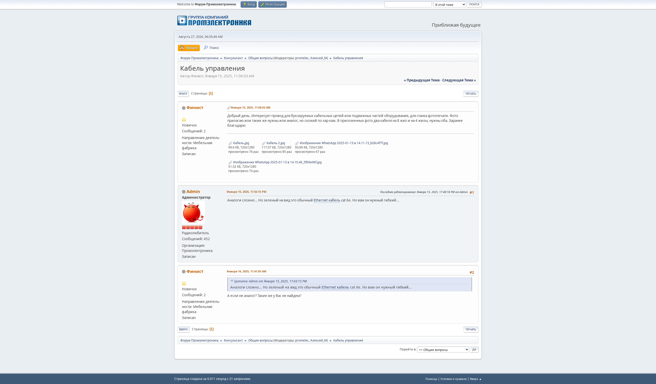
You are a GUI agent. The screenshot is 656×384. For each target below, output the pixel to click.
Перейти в (408, 349)
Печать (471, 93)
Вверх (183, 329)
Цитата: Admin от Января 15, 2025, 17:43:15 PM (270, 281)
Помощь (431, 379)
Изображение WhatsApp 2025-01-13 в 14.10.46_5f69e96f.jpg (277, 162)
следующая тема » (459, 80)
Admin (193, 191)
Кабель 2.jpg (275, 143)
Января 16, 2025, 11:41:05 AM (246, 271)
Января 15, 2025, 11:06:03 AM (250, 107)
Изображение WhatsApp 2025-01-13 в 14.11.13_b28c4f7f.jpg (343, 143)
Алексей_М (318, 58)
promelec (302, 58)
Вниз (183, 93)
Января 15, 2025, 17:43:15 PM (246, 192)
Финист (195, 107)
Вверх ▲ (476, 379)
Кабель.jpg (240, 143)
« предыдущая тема (422, 80)
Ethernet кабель (327, 200)
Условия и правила (453, 379)
